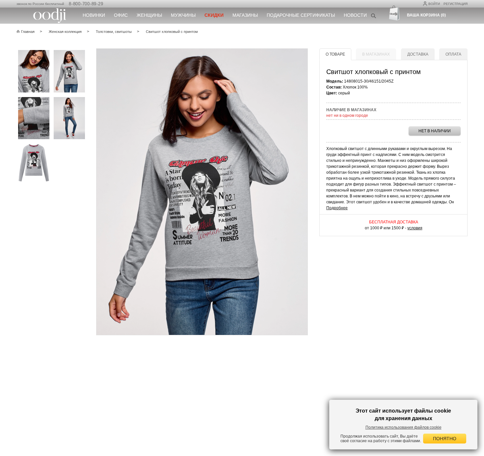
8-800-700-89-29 (86, 3)
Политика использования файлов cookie (403, 427)
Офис (121, 15)
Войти (434, 4)
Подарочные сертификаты (301, 15)
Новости (355, 15)
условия (414, 228)
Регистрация (456, 4)
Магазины (245, 15)
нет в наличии (434, 131)
